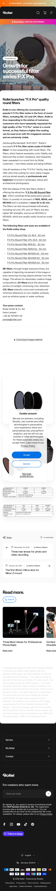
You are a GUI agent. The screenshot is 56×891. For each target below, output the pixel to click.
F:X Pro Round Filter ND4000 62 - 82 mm (28, 262)
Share (9, 537)
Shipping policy (45, 883)
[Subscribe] (48, 793)
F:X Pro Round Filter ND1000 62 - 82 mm (27, 253)
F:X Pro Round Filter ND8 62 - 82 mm (26, 244)
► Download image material (28, 339)
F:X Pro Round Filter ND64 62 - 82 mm (26, 249)
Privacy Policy (28, 445)
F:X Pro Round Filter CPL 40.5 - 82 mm (26, 240)
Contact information (25, 886)
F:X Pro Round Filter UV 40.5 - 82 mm (26, 235)
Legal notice (13, 886)
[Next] (52, 3)
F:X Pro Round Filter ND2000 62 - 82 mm (28, 258)
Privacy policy (21, 883)
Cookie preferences (40, 886)
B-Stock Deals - (18, 22)
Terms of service (33, 883)
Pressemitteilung (10, 58)
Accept (26, 455)
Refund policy (10, 883)
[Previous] (4, 3)
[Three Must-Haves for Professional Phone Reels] (23, 622)
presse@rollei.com (12, 319)
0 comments (48, 537)
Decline (26, 464)
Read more (7, 650)
